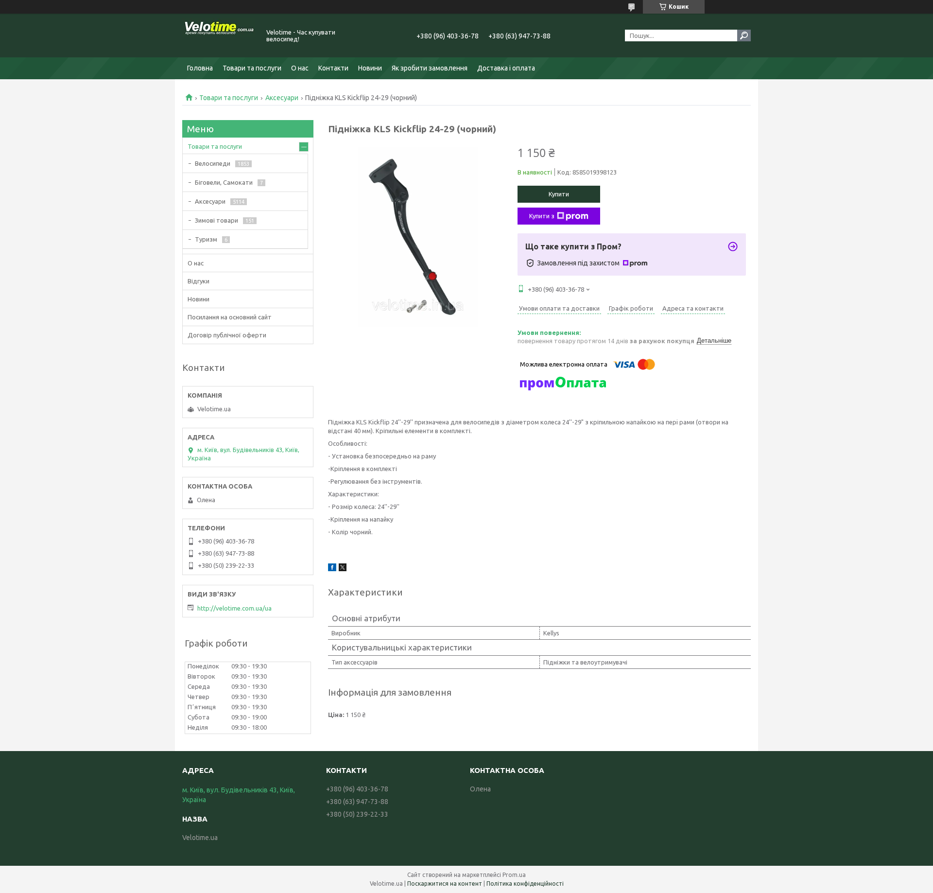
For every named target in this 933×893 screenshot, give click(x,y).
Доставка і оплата (506, 68)
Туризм (206, 239)
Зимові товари (216, 220)
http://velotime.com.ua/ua (234, 608)
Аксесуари (281, 98)
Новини (370, 68)
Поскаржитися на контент (444, 883)
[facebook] (332, 568)
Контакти (333, 68)
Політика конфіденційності (525, 883)
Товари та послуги (252, 68)
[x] (342, 568)
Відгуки (198, 281)
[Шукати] (744, 35)
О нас (300, 68)
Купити (559, 194)
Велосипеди (212, 163)
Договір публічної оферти (227, 335)
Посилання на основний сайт (230, 317)
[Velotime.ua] (218, 35)
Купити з (541, 215)
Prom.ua (514, 875)
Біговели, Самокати (224, 182)
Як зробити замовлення (429, 68)
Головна (200, 68)
